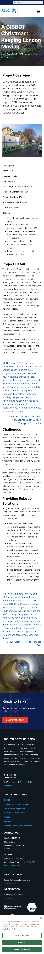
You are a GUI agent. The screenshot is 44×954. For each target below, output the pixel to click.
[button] (29, 11)
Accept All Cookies (22, 949)
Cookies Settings (22, 935)
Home (3, 54)
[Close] (41, 918)
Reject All (22, 942)
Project (10, 54)
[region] (22, 934)
